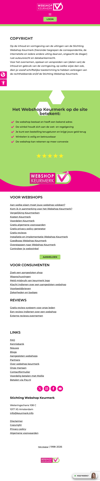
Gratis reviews (18, 232)
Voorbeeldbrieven (20, 288)
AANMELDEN (50, 257)
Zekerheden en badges (23, 292)
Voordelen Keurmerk (22, 220)
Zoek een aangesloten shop (26, 272)
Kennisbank (17, 344)
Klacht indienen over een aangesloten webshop (38, 284)
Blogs (13, 352)
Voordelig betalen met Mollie (27, 375)
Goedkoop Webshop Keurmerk (28, 240)
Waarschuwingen (20, 276)
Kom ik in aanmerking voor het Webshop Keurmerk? (41, 208)
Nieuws (14, 348)
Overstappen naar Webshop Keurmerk (33, 244)
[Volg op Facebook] (53, 388)
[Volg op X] (40, 388)
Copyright (16, 425)
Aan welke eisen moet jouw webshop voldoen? (37, 204)
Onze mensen (18, 368)
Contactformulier (20, 372)
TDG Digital (43, 447)
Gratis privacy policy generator (28, 228)
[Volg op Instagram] (46, 388)
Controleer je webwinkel (24, 248)
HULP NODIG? (83, 476)
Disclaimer (16, 421)
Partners (15, 360)
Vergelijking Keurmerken (25, 212)
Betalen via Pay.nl (20, 379)
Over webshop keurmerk (24, 363)
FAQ (12, 340)
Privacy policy (18, 429)
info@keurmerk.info (21, 413)
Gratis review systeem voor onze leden (32, 307)
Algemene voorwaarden (24, 433)
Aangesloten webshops (24, 356)
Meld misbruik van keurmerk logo (30, 280)
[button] (3, 82)
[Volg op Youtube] (60, 388)
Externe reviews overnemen (26, 315)
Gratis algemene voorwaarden (28, 224)
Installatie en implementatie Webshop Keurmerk (39, 236)
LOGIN (50, 19)
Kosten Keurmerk (20, 216)
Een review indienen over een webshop (33, 311)
